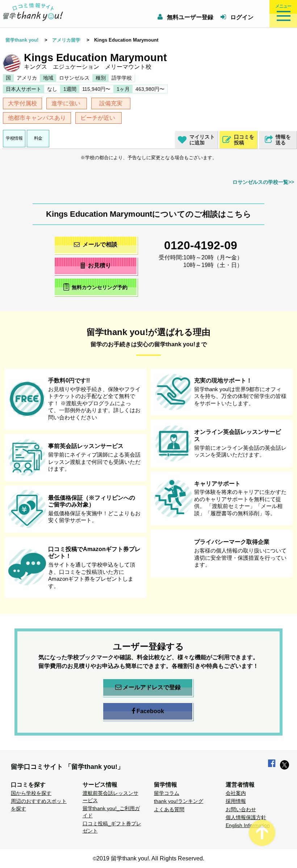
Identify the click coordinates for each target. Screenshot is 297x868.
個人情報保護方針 (246, 817)
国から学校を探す (31, 793)
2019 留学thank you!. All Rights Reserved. (150, 858)
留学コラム (166, 793)
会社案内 (236, 793)
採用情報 (236, 801)
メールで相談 (100, 244)
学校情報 (14, 138)
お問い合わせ (241, 809)
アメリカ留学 (66, 40)
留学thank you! (21, 40)
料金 (38, 138)
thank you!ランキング (178, 801)
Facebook (150, 711)
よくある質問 (169, 809)
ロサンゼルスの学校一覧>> (263, 182)
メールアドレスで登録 (152, 687)
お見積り (99, 265)
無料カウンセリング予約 (99, 287)
